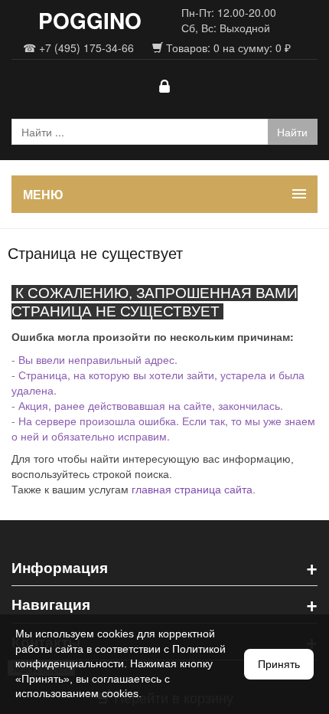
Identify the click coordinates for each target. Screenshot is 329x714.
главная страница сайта (192, 489)
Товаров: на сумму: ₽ (227, 47)
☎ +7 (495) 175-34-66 (78, 47)
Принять (279, 664)
